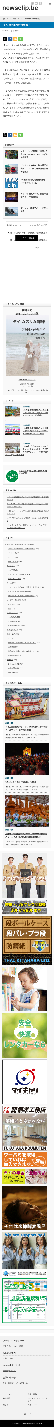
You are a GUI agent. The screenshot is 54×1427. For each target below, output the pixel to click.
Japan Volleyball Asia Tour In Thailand (21, 549)
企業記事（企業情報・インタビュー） (22, 642)
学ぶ (9, 608)
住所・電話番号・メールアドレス (15, 1383)
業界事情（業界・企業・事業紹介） (21, 651)
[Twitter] (24, 1413)
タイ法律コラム (12, 630)
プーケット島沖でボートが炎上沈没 (34, 209)
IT (9, 638)
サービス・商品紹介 (14, 600)
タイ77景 (11, 570)
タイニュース (12, 613)
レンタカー (12, 604)
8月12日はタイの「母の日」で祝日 (20, 782)
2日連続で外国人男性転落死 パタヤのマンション (34, 181)
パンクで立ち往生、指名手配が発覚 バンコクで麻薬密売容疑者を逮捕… (34, 168)
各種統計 (10, 660)
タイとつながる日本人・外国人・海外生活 (23, 587)
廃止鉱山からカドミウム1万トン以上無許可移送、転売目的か (16, 226)
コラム (9, 583)
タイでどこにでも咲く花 (17, 574)
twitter (36, 3)
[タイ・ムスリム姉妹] (27, 375)
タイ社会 (16, 31)
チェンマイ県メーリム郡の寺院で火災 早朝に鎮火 (34, 195)
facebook (40, 3)
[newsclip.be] (20, 7)
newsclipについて (9, 1371)
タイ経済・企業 (14, 625)
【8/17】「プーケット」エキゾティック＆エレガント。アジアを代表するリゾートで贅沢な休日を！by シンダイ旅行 (26, 450)
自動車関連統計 (14, 668)
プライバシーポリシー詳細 (13, 1346)
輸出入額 (11, 672)
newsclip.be (25, 1423)
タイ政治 (11, 617)
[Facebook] (29, 1413)
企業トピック (13, 561)
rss (32, 3)
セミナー (11, 557)
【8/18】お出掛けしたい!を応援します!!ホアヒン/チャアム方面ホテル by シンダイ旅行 (35, 412)
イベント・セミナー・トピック (18, 544)
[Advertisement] (27, 271)
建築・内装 (13, 655)
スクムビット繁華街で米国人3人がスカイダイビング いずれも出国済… (34, 154)
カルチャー (11, 566)
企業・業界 (11, 634)
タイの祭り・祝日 (14, 579)
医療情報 (11, 647)
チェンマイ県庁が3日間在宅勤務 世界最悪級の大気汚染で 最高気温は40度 (37, 226)
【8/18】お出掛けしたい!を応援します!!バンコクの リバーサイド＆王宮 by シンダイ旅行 (35, 431)
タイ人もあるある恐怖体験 (18, 591)
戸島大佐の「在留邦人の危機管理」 (21, 596)
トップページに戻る (26, 238)
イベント (11, 553)
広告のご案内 (8, 1358)
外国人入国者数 (14, 664)
